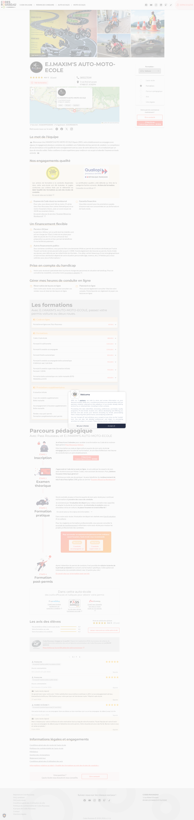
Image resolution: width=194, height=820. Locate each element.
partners (83, 400)
